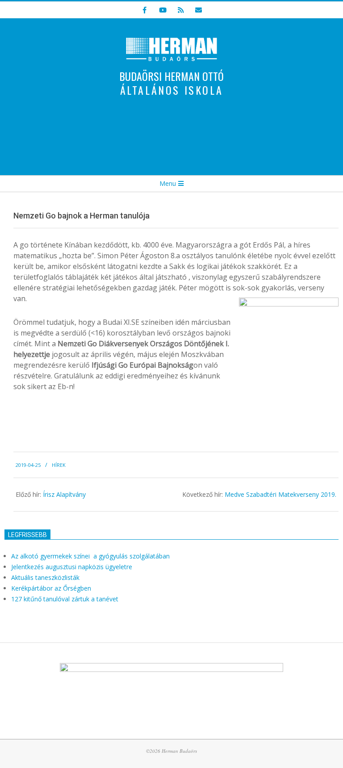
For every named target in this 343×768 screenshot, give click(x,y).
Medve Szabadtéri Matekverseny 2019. (280, 494)
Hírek (59, 465)
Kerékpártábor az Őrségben (51, 588)
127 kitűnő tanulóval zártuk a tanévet (64, 599)
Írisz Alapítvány (64, 494)
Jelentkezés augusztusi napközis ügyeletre (71, 566)
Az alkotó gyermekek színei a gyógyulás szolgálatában (91, 556)
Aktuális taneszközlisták (45, 577)
